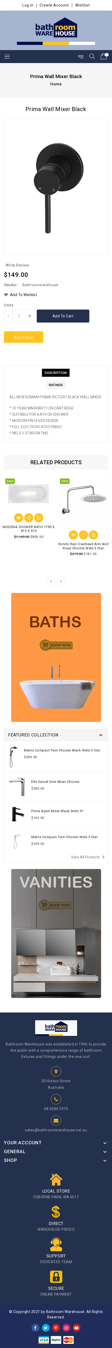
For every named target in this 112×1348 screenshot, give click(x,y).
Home (56, 84)
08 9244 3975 (56, 1109)
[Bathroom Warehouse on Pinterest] (56, 1327)
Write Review (17, 265)
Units (9, 305)
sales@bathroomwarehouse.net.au (56, 1130)
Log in (28, 5)
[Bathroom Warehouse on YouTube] (76, 1327)
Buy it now (23, 338)
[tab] (55, 373)
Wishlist (82, 5)
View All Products (89, 857)
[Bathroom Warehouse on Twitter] (46, 1327)
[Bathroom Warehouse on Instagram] (66, 1327)
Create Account (54, 5)
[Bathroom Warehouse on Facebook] (35, 1327)
